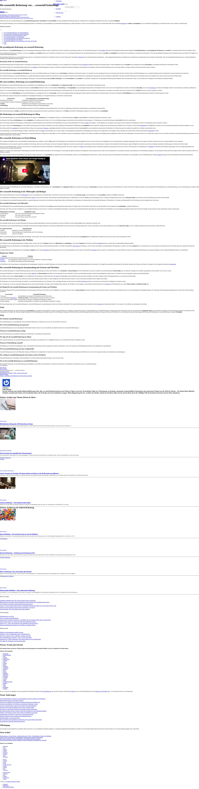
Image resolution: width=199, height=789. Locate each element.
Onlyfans (5, 676)
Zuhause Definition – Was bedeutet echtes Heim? (15, 502)
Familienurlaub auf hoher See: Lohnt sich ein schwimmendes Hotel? (17, 714)
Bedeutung (123, 23)
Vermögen (5, 687)
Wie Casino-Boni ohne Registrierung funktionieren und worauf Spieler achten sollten (21, 719)
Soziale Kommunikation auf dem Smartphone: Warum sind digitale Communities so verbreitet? (23, 740)
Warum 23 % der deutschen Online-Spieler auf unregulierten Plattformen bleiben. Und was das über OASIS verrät (28, 605)
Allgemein (9, 450)
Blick (43, 130)
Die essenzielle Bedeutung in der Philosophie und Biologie (17, 38)
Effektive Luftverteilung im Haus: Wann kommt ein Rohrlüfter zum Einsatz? (18, 712)
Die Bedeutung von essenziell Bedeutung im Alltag (15, 35)
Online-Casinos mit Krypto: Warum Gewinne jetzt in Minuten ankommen (18, 621)
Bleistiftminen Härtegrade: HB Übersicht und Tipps (16, 424)
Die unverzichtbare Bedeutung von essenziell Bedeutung (16, 34)
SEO (4, 684)
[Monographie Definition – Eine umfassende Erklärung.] (6, 576)
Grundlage (102, 50)
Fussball (5, 658)
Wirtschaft (80, 57)
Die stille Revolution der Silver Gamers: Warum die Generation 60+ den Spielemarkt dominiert (23, 711)
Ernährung (46, 128)
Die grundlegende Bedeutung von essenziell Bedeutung (16, 32)
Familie (86, 122)
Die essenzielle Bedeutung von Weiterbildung (14, 36)
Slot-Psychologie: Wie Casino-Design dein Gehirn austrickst (15, 609)
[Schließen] (65, 11)
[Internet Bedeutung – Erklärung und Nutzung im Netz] (3, 538)
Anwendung (85, 64)
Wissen (82, 146)
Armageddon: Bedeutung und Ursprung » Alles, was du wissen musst (14, 17)
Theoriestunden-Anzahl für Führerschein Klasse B (12, 721)
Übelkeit (2, 259)
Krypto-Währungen (46, 691)
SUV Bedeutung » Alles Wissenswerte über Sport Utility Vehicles (13, 14)
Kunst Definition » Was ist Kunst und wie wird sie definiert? (19, 534)
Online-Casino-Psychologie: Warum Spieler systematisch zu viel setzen (17, 607)
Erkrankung (46, 250)
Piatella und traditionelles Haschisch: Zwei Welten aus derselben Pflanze (18, 625)
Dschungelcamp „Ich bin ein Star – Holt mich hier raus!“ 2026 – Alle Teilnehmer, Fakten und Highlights (25, 736)
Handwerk (5, 667)
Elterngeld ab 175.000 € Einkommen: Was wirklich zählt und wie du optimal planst (20, 639)
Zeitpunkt (159, 154)
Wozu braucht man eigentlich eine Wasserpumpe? (16, 453)
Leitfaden (34, 67)
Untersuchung (76, 246)
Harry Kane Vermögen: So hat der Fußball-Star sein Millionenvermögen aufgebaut (20, 739)
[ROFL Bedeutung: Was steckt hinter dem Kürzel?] (5, 557)
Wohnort (34, 273)
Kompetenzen (142, 125)
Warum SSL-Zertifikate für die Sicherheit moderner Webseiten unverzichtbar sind (20, 702)
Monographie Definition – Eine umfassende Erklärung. (17, 590)
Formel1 (5, 683)
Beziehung (153, 87)
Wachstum (151, 130)
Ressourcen (85, 281)
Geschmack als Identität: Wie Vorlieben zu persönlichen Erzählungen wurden (19, 704)
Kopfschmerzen (4, 258)
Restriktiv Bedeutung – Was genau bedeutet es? (10, 15)
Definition (5, 757)
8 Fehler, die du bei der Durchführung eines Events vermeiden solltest (17, 707)
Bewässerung (13, 297)
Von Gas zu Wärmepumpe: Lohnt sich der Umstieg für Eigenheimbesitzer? (18, 705)
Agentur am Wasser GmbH (13, 781)
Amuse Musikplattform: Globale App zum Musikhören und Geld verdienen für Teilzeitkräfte (22, 698)
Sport (4, 670)
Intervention (173, 264)
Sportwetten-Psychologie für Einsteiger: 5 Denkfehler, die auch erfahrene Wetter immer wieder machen (25, 620)
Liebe (57, 276)
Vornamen (5, 770)
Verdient (5, 688)
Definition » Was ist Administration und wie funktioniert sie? (15, 634)
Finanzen (5, 666)
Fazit (5, 42)
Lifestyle (5, 669)
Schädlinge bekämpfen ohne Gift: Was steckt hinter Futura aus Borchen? (18, 600)
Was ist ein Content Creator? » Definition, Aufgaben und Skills (15, 636)
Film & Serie (6, 659)
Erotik (4, 680)
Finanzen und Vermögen (102, 691)
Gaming (5, 470)
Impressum (5, 785)
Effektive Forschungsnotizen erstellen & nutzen (11, 632)
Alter (4, 656)
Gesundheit (14, 128)
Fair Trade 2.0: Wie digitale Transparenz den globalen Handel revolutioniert (18, 709)
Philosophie (25, 195)
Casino (1, 470)
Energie (108, 284)
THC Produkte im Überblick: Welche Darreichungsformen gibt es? (16, 604)
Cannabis (5, 677)
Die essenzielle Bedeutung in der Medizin (13, 39)
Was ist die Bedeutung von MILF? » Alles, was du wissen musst (16, 637)
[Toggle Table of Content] (1, 30)
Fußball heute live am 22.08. (7, 616)
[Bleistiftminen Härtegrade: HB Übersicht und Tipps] (8, 409)
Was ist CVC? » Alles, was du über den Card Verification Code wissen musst (19, 623)
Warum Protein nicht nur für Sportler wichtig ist (11, 700)
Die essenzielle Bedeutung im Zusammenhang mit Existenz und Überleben (20, 41)
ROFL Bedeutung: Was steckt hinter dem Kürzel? (16, 571)
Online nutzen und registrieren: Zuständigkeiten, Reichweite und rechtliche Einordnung (21, 737)
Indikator (151, 146)
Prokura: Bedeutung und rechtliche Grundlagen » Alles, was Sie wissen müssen (16, 18)
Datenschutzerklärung (8, 787)
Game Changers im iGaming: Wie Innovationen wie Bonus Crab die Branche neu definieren (29, 473)
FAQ (5, 43)
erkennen (100, 304)
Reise (4, 665)
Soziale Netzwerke (7, 681)
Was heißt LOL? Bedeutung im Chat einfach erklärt (12, 641)
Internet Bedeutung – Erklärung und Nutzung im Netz (17, 553)
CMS (4, 686)
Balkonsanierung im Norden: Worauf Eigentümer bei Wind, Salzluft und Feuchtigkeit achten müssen (24, 602)
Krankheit (100, 243)
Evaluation (94, 250)
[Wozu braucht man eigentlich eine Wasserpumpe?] (8, 439)
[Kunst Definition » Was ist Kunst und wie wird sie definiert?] (8, 520)
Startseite (5, 784)
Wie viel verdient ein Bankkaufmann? (9, 618)
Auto (4, 662)
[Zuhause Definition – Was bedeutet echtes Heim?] (8, 488)
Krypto (5, 672)
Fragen (33, 197)
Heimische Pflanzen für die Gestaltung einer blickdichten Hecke (15, 716)
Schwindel (2, 261)
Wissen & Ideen (3, 421)
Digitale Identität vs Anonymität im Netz (10, 718)
